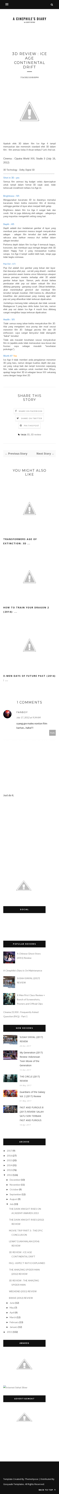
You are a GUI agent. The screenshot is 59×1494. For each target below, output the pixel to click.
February (14, 1322)
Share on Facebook (30, 411)
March (13, 1317)
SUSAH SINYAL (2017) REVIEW (31, 1039)
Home (3, 37)
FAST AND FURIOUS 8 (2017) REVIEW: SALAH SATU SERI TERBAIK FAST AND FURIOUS (32, 1114)
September (15, 1194)
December (15, 1179)
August (13, 1199)
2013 (9, 1170)
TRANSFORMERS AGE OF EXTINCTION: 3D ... (20, 541)
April (12, 1312)
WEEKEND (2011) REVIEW (23, 1291)
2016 (9, 1155)
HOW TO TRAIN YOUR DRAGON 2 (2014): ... (26, 609)
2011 (9, 1331)
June (12, 1302)
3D (28, 434)
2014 (9, 1165)
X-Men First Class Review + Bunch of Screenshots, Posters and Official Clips (31, 999)
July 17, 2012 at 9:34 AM (28, 717)
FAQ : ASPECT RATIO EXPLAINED (27, 1263)
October (14, 1189)
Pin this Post (31, 425)
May (12, 1307)
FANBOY (22, 712)
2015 (9, 1160)
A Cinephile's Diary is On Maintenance (22, 970)
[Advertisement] (31, 46)
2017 (9, 1150)
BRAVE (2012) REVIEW (21, 1297)
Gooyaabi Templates (13, 1484)
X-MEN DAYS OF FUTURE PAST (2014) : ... (29, 678)
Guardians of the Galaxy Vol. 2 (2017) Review (32, 1094)
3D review (36, 434)
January (14, 1327)
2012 (9, 1175)
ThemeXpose (31, 1479)
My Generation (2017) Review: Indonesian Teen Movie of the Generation (31, 1059)
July (12, 1204)
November (15, 1184)
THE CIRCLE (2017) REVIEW (30, 1078)
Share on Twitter (31, 418)
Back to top (46, 1490)
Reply (52, 733)
